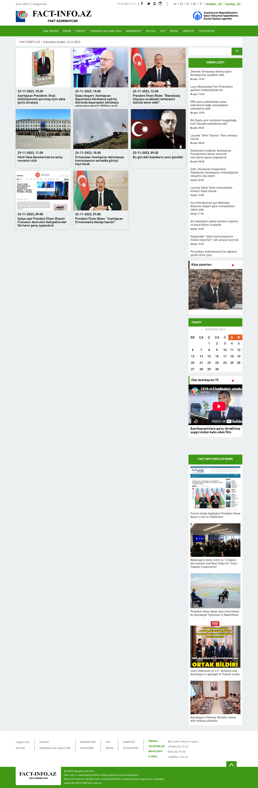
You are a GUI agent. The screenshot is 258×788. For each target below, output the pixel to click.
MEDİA (174, 31)
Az (175, 3)
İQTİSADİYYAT (207, 31)
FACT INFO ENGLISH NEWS (215, 459)
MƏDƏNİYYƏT (133, 31)
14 (201, 356)
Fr (188, 3)
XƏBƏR (67, 31)
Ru (194, 3)
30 (217, 369)
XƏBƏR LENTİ (215, 62)
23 (217, 362)
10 (225, 350)
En (181, 3)
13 (192, 356)
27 (192, 369)
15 (209, 356)
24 (225, 362)
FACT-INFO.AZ (29, 42)
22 (209, 362)
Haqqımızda (39, 3)
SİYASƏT (80, 31)
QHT (163, 31)
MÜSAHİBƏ (86, 748)
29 (209, 369)
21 (201, 362)
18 (232, 356)
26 (238, 362)
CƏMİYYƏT (188, 31)
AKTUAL (151, 31)
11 (232, 350)
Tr (201, 3)
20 (192, 362)
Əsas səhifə (22, 3)
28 (201, 369)
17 (225, 356)
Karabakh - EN (214, 3)
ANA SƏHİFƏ (50, 31)
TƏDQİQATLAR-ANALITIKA (105, 31)
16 (217, 356)
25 (232, 362)
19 (238, 356)
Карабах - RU (233, 3)
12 (238, 350)
